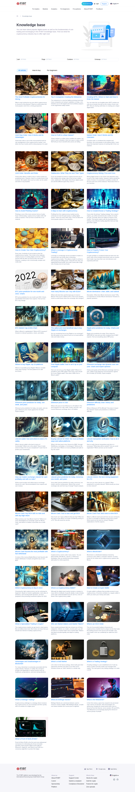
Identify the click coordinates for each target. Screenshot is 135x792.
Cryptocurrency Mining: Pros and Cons (101, 173)
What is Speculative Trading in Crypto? (29, 624)
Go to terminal (87, 3)
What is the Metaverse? (95, 700)
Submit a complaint (75, 781)
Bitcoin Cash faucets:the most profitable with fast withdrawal (31, 553)
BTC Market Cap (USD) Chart (26, 328)
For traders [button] (35, 9)
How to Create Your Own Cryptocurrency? (30, 250)
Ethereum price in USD (59, 402)
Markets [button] (45, 9)
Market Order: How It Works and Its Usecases (100, 136)
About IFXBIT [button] (88, 9)
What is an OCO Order (95, 624)
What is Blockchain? (94, 551)
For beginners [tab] (52, 70)
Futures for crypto (92, 784)
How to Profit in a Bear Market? (62, 135)
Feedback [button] (99, 9)
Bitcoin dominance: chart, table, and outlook (103, 291)
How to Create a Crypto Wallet (98, 588)
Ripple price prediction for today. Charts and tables (103, 329)
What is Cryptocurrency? (60, 551)
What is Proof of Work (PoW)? (26, 739)
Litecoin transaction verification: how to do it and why (103, 440)
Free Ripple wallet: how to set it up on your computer (66, 365)
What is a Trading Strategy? (97, 661)
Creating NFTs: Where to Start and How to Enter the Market (102, 98)
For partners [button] (77, 9)
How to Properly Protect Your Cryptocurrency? (97, 251)
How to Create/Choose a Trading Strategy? (102, 211)
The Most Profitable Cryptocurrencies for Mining (30, 98)
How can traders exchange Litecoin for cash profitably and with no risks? (31, 478)
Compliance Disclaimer (76, 784)
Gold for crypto (91, 781)
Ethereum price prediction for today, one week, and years (30, 404)
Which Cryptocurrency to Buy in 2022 (29, 588)
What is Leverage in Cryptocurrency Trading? (64, 251)
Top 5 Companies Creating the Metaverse (66, 97)
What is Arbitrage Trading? (25, 700)
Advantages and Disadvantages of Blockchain (27, 663)
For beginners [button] (65, 9)
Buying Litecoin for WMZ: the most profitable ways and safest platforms (67, 440)
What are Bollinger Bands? (61, 700)
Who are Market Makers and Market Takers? (67, 624)
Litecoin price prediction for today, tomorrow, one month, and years (67, 478)
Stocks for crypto (91, 778)
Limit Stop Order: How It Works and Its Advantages (29, 136)
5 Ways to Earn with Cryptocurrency (64, 211)
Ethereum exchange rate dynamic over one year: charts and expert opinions (102, 365)
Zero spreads (90, 787)
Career (53, 781)
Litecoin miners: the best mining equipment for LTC (102, 478)
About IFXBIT (55, 778)
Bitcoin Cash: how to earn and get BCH (65, 513)
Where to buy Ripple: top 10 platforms (29, 364)
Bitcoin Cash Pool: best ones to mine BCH (102, 513)
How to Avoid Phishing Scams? (26, 211)
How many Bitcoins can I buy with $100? (66, 291)
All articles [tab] (22, 70)
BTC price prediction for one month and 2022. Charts (29, 293)
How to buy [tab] (36, 70)
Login (97, 3)
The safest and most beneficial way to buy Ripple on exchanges (66, 329)
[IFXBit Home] (21, 3)
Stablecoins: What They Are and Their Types (67, 173)
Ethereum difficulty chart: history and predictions (100, 404)
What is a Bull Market (59, 661)
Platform (54, 787)
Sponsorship (55, 784)
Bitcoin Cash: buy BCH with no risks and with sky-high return (30, 514)
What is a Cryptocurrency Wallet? (63, 588)
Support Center (74, 778)
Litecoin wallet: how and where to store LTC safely (31, 440)
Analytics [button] (54, 9)
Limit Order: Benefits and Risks (26, 173)
